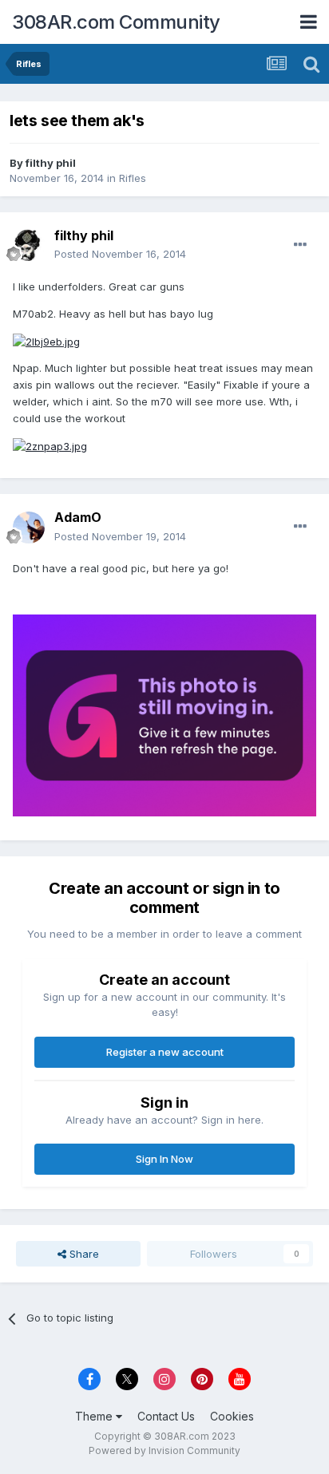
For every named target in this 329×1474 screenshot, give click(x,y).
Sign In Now (164, 1158)
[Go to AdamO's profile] (29, 527)
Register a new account (165, 1051)
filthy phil (51, 162)
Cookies (232, 1416)
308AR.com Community (116, 22)
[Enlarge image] (46, 340)
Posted (120, 253)
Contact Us (166, 1416)
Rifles (132, 178)
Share (82, 1253)
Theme (95, 1416)
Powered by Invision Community (164, 1450)
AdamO (77, 517)
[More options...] (300, 245)
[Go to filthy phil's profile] (29, 245)
